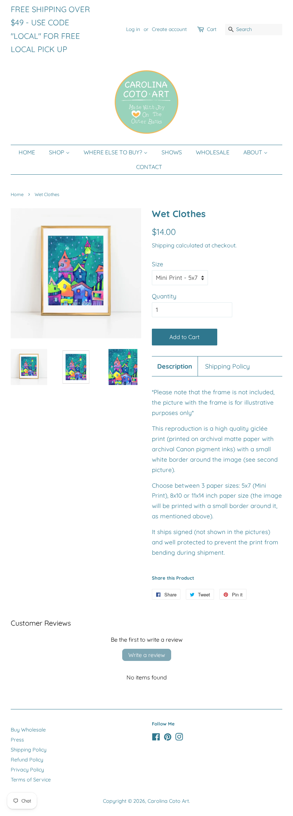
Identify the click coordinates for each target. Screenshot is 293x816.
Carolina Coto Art (168, 801)
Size (157, 264)
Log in (133, 29)
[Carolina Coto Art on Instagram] (179, 738)
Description (174, 366)
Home (17, 194)
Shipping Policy (227, 366)
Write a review (146, 654)
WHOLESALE (212, 152)
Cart (212, 29)
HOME (27, 152)
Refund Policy (27, 759)
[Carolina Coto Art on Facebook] (156, 738)
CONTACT (149, 166)
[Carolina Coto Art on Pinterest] (168, 738)
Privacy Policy (27, 769)
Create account (169, 29)
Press (17, 740)
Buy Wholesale (28, 730)
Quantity (164, 296)
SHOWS (172, 152)
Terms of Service (31, 779)
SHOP (57, 152)
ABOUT (253, 152)
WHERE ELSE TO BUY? (114, 152)
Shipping (163, 245)
